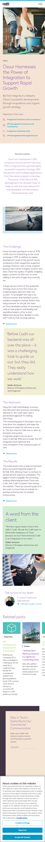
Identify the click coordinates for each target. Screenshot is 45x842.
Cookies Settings (22, 823)
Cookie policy (21, 818)
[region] (22, 809)
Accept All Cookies (22, 837)
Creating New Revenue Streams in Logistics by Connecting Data (30, 655)
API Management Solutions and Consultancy (9, 646)
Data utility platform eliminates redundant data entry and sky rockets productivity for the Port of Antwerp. (30, 669)
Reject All (22, 830)
